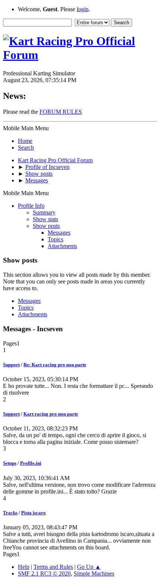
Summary (44, 212)
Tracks (10, 512)
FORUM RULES (60, 112)
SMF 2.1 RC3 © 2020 (44, 573)
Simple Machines (94, 573)
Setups (9, 463)
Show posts (46, 226)
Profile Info (31, 206)
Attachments (62, 246)
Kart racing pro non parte (50, 414)
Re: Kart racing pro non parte (54, 364)
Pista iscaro (33, 512)
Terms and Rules (53, 567)
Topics (55, 239)
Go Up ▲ (89, 567)
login (83, 9)
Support (11, 364)
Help (23, 567)
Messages (59, 232)
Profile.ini (30, 463)
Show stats (45, 219)
